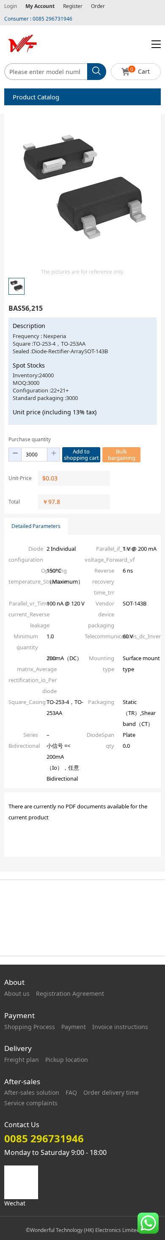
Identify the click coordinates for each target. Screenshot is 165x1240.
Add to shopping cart (81, 454)
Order (98, 6)
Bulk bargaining (121, 454)
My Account (40, 6)
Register (72, 6)
